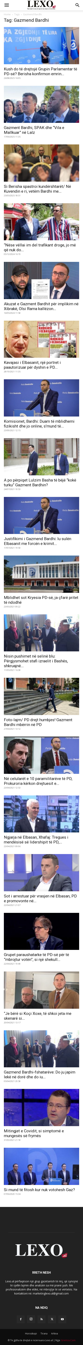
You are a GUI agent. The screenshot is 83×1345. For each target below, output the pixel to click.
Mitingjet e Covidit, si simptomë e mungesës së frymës (34, 1133)
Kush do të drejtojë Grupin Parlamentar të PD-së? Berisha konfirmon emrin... (40, 71)
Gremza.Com (68, 1340)
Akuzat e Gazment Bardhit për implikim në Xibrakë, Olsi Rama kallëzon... (41, 306)
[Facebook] (21, 1319)
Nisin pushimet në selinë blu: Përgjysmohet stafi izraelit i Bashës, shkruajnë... (36, 661)
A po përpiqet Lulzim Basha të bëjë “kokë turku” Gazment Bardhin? (40, 482)
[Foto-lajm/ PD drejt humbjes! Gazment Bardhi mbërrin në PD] (41, 696)
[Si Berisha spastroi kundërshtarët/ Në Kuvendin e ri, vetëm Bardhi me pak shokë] (41, 163)
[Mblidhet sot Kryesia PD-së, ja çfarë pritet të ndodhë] (41, 574)
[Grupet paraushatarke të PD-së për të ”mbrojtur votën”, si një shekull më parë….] (41, 931)
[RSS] (41, 1319)
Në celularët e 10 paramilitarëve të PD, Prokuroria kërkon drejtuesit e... (38, 781)
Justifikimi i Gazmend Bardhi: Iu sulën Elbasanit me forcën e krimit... (37, 541)
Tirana (44, 1333)
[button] (6, 5)
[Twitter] (52, 1319)
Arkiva (54, 1333)
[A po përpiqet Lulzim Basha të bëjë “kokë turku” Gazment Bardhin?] (41, 456)
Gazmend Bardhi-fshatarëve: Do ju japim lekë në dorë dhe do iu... (39, 1074)
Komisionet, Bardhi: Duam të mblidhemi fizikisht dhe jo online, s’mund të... (39, 423)
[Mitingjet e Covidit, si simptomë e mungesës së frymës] (41, 1107)
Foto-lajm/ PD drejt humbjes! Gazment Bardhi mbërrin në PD (38, 722)
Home (7, 14)
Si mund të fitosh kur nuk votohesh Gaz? (39, 1189)
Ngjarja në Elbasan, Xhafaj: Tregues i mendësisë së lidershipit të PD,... (36, 839)
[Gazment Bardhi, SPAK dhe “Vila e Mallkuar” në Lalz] (41, 104)
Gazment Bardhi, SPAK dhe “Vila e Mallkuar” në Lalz (34, 130)
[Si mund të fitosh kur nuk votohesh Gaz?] (41, 1166)
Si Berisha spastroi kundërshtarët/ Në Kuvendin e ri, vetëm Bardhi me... (37, 189)
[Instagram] (31, 1319)
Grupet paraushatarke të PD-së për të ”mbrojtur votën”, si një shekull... (36, 957)
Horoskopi (31, 1333)
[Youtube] (62, 1319)
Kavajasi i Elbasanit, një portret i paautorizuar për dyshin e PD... (32, 365)
